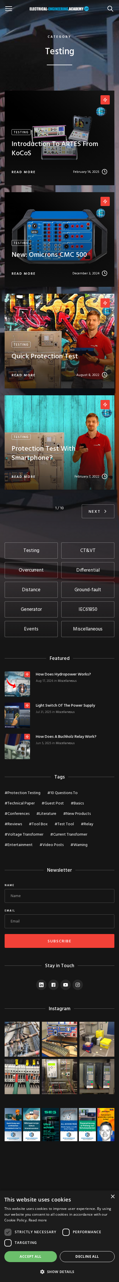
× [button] (112, 1197)
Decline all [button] (87, 1256)
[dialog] (59, 1236)
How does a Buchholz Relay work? (66, 737)
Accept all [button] (30, 1256)
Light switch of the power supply (65, 706)
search (112, 6)
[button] (59, 1271)
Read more (38, 1220)
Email (10, 911)
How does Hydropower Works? (63, 675)
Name (9, 886)
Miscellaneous (67, 681)
